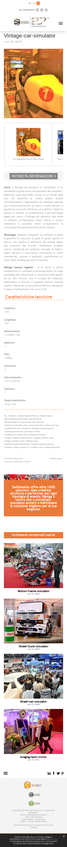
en (29, 3)
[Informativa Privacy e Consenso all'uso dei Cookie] (33, 826)
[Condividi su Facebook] (54, 773)
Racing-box (18, 458)
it (38, 3)
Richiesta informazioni (33, 176)
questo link (52, 839)
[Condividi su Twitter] (58, 773)
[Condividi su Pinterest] (63, 773)
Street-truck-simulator (22, 461)
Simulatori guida (55, 458)
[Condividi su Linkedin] (49, 773)
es (34, 3)
